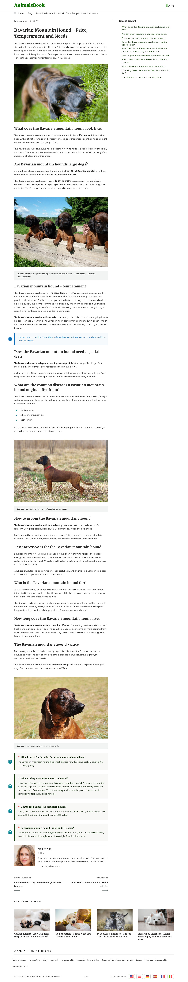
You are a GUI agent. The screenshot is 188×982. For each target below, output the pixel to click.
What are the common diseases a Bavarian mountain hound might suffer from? (144, 50)
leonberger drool (20, 966)
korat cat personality (38, 960)
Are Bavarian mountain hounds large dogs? (144, 34)
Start (86, 977)
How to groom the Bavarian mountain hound (145, 56)
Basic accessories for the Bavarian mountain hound (145, 61)
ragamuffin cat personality (62, 960)
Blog (30, 13)
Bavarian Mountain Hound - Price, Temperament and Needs (67, 13)
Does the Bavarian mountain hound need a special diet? (144, 43)
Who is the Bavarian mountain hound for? (143, 67)
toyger (139, 960)
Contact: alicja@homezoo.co (49, 866)
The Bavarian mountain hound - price (141, 77)
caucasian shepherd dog (88, 960)
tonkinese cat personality (156, 960)
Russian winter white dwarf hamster (117, 960)
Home (20, 13)
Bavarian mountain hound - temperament (144, 38)
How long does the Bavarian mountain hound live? (145, 71)
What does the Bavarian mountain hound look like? (146, 28)
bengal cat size (19, 960)
